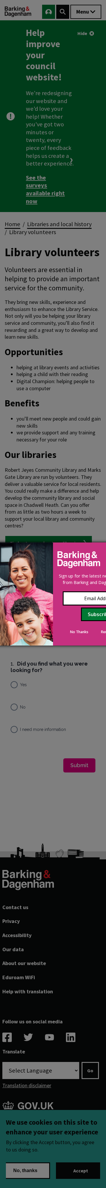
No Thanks (79, 631)
